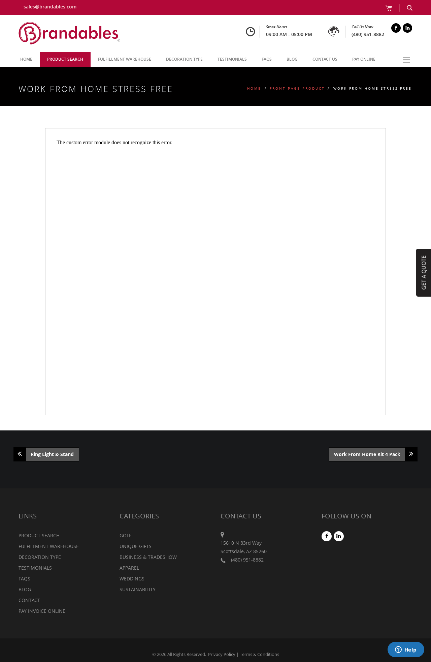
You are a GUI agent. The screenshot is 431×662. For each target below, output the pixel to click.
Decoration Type (184, 59)
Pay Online (363, 59)
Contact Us (324, 59)
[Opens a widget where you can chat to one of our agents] (405, 650)
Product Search (65, 59)
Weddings (132, 578)
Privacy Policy (221, 654)
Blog (292, 59)
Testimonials (232, 59)
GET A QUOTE (423, 272)
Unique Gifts (136, 546)
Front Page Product (297, 88)
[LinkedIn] (339, 536)
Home (26, 59)
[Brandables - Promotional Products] (69, 33)
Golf (125, 535)
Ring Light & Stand (52, 454)
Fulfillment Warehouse (124, 59)
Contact (29, 600)
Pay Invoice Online (42, 611)
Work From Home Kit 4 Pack (367, 454)
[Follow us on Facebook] (327, 536)
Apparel (129, 568)
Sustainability (138, 589)
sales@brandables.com (50, 6)
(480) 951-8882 (368, 34)
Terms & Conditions (259, 654)
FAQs (267, 59)
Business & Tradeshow (148, 557)
